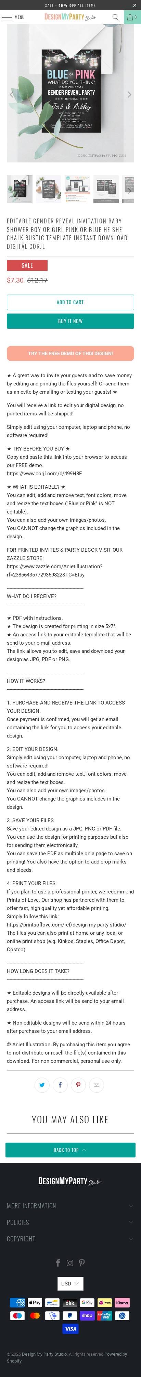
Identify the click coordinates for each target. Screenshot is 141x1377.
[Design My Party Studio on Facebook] (58, 1263)
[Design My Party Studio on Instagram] (70, 1263)
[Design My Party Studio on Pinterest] (82, 1263)
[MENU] (3, 17)
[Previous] (12, 94)
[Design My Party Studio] (70, 17)
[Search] (115, 17)
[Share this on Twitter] (42, 1085)
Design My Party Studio (44, 1354)
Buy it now (70, 321)
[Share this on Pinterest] (78, 1085)
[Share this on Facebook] (60, 1085)
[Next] (129, 94)
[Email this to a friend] (96, 1085)
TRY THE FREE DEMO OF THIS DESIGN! (70, 353)
